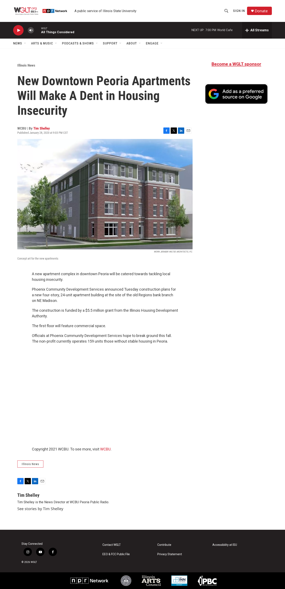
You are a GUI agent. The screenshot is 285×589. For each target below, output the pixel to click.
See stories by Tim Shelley (40, 508)
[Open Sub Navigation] (25, 43)
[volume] (30, 30)
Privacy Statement (169, 554)
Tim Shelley (41, 128)
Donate (261, 11)
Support (110, 43)
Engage (152, 43)
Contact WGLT (111, 544)
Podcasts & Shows (78, 43)
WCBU (105, 449)
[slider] (37, 30)
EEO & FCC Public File (116, 554)
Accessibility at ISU (224, 544)
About (131, 43)
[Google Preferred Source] (236, 94)
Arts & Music (42, 43)
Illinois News (26, 65)
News (17, 43)
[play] (18, 30)
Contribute (164, 544)
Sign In (239, 11)
